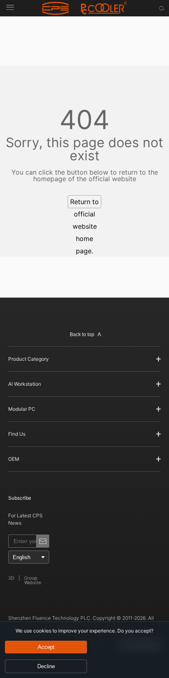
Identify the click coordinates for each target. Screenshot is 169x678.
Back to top (82, 334)
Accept (46, 647)
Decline (46, 666)
